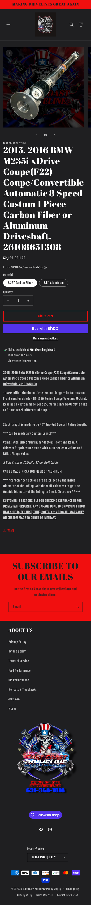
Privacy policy (24, 895)
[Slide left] (36, 135)
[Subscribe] (77, 607)
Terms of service (44, 895)
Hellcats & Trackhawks (22, 689)
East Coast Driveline (31, 888)
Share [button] (10, 530)
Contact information (67, 895)
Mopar (12, 708)
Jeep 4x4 (14, 699)
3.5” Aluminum (54, 283)
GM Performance (18, 680)
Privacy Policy (17, 642)
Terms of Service (18, 661)
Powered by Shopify (51, 888)
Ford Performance (19, 670)
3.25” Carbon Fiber (20, 283)
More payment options (45, 338)
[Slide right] (54, 135)
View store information (22, 361)
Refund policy (17, 651)
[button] (8, 24)
